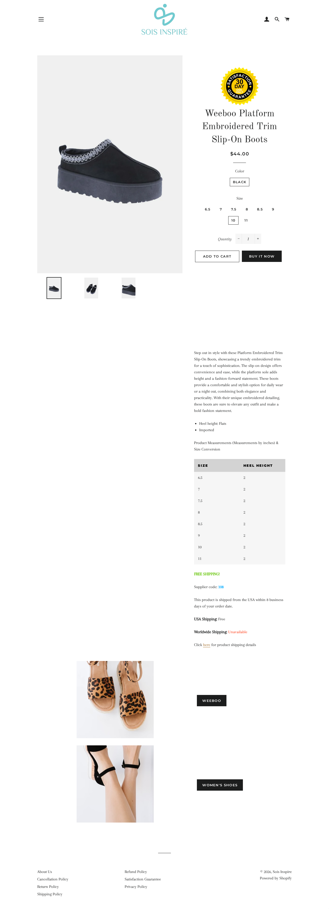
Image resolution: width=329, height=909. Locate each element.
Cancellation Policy (52, 879)
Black (239, 182)
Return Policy (48, 886)
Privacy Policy (136, 886)
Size (239, 198)
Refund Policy (136, 871)
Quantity (225, 239)
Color (239, 171)
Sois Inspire (282, 871)
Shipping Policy (49, 894)
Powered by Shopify (276, 878)
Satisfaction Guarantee (143, 879)
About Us (44, 871)
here (206, 644)
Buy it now (262, 256)
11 (246, 220)
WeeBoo (211, 701)
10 (233, 220)
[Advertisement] (239, 303)
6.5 (208, 209)
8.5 (260, 209)
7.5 (234, 209)
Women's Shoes (219, 785)
